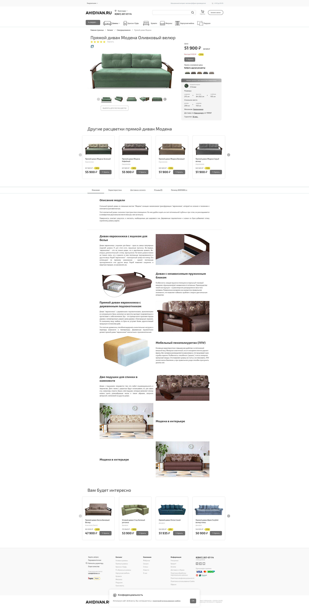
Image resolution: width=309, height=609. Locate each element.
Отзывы (158, 190)
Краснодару (199, 113)
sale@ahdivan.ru (94, 573)
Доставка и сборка (177, 570)
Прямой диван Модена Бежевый (172, 159)
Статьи (145, 567)
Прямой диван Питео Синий (170, 520)
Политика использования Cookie (182, 581)
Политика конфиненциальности (182, 578)
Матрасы (169, 23)
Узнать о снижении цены (193, 65)
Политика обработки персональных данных (179, 574)
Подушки (207, 23)
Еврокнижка (198, 109)
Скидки (146, 564)
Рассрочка (174, 560)
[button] (165, 99)
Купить (190, 59)
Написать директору (95, 563)
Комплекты (120, 586)
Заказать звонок (216, 12)
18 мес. (195, 117)
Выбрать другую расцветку (114, 108)
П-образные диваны (123, 570)
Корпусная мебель (187, 23)
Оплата (173, 567)
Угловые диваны (122, 560)
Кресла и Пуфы (133, 23)
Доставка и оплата (137, 190)
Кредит (173, 564)
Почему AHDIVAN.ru (179, 190)
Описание (96, 190)
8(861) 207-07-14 (123, 14)
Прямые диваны (122, 564)
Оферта (173, 584)
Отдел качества (93, 566)
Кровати (154, 23)
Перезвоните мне (94, 560)
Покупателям (91, 3)
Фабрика (146, 560)
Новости (146, 570)
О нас (145, 573)
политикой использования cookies (166, 601)
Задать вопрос (93, 557)
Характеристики (115, 190)
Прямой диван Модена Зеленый (98, 159)
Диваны (115, 23)
